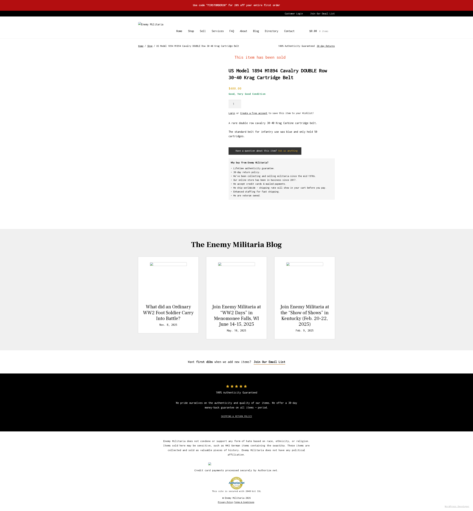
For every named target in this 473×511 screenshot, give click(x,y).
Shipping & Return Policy (236, 416)
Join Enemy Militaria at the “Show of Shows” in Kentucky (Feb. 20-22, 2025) (304, 315)
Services (218, 31)
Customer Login (294, 13)
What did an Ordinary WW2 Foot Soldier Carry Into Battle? (168, 312)
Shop (191, 31)
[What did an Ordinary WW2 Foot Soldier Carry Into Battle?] (168, 280)
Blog (256, 31)
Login (232, 113)
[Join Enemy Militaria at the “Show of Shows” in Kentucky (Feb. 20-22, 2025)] (304, 280)
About (243, 31)
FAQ (231, 31)
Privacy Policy (225, 502)
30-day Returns (326, 46)
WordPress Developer (457, 506)
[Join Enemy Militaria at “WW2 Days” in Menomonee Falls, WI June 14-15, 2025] (236, 280)
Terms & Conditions (244, 502)
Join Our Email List (322, 13)
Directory (271, 31)
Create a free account (253, 113)
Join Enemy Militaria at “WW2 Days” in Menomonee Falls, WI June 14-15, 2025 (236, 315)
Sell (203, 31)
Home (179, 31)
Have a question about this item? (266, 150)
